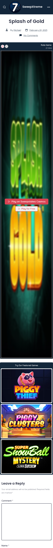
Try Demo (27, 385)
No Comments (31, 35)
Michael (17, 30)
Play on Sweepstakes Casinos (28, 201)
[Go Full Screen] (6, 46)
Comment (7, 500)
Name (5, 545)
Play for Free (28, 208)
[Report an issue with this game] (2, 46)
